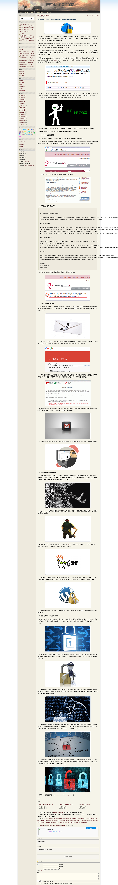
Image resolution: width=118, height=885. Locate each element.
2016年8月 (22, 111)
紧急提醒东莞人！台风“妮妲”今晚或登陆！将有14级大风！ (33, 57)
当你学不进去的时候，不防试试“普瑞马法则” (30, 37)
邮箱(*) (61, 866)
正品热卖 (32, 12)
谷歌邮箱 (63, 825)
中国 (29, 131)
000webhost (50, 825)
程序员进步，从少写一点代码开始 (28, 55)
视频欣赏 (43, 12)
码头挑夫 (55, 832)
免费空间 (55, 60)
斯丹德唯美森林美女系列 (26, 64)
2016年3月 (22, 120)
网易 (59, 825)
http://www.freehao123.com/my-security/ (63, 795)
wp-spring (27, 161)
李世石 (30, 133)
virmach (21, 143)
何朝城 (21, 81)
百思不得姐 (22, 90)
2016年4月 (22, 118)
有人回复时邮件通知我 (48, 881)
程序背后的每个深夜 (60, 4)
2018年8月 (22, 99)
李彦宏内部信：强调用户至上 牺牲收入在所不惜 (31, 66)
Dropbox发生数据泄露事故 (46, 804)
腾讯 (20, 134)
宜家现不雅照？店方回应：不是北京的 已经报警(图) (32, 61)
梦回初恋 (22, 33)
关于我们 (22, 72)
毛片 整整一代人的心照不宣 (92, 15)
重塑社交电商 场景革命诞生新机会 (28, 62)
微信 (32, 131)
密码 (57, 825)
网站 (28, 129)
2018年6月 (22, 103)
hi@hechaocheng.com (29, 165)
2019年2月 (22, 95)
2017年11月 (22, 107)
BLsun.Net (22, 141)
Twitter (20, 129)
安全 (54, 825)
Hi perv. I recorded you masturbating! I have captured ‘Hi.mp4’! (33, 27)
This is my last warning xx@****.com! (28, 26)
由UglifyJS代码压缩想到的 (26, 39)
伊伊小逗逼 (22, 86)
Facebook (29, 134)
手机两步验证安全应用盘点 (66, 804)
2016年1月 (22, 124)
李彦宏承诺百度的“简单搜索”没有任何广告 (30, 40)
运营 (25, 134)
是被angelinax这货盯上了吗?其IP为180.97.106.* (30, 53)
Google (31, 129)
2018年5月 (22, 105)
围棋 (33, 134)
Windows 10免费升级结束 (26, 59)
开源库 (26, 12)
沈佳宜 (21, 88)
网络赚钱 (38, 12)
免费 (23, 134)
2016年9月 (22, 109)
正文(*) (38, 870)
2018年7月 (22, 101)
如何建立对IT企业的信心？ (86, 804)
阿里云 (70, 544)
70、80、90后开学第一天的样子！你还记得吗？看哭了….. (33, 29)
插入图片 (43, 870)
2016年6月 (22, 114)
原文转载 (21, 12)
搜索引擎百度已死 (24, 24)
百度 (23, 131)
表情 (38, 872)
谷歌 (34, 133)
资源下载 (49, 12)
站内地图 (22, 75)
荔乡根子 (22, 146)
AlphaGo (26, 133)
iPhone (26, 131)
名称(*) (61, 864)
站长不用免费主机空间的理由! (44, 15)
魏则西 (24, 129)
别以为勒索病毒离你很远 (26, 35)
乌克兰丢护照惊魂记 (25, 31)
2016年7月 (22, 112)
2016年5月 (22, 116)
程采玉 (21, 84)
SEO (23, 133)
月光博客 (22, 144)
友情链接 (22, 73)
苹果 (20, 136)
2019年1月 (22, 97)
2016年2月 (22, 122)
